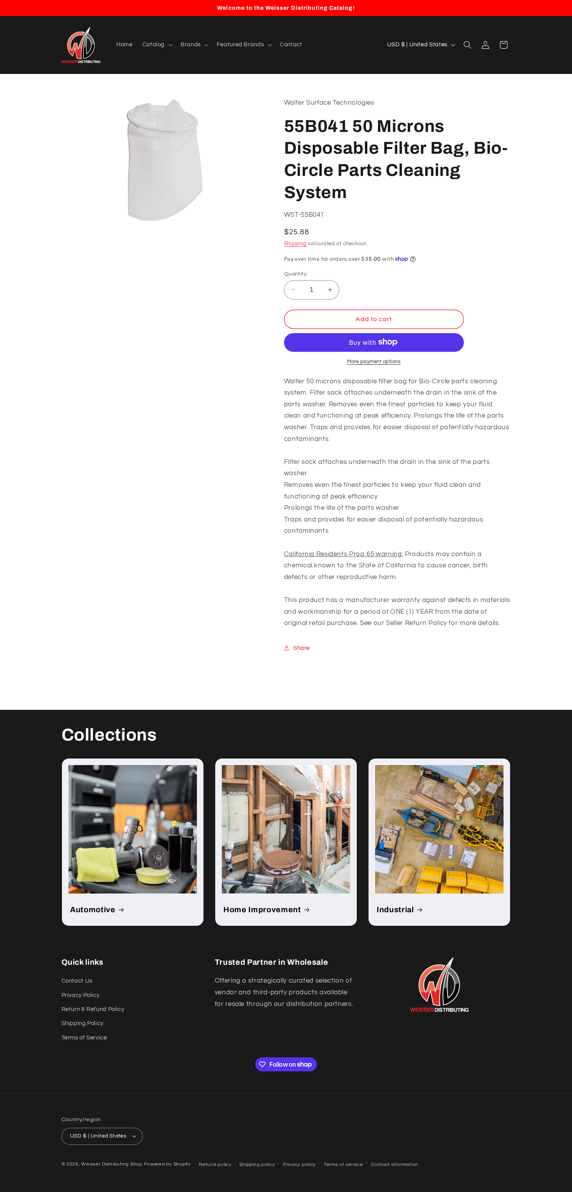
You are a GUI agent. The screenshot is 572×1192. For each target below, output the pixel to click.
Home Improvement (262, 910)
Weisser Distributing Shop (111, 1164)
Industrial (395, 910)
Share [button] (301, 648)
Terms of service (343, 1164)
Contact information (394, 1164)
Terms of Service (84, 1038)
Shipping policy (257, 1164)
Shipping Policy (82, 1023)
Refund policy (215, 1164)
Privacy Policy (80, 995)
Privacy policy (299, 1164)
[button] (156, 44)
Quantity (295, 273)
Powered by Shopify (167, 1164)
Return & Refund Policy (93, 1009)
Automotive (93, 910)
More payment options (374, 361)
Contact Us (77, 981)
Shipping (295, 243)
